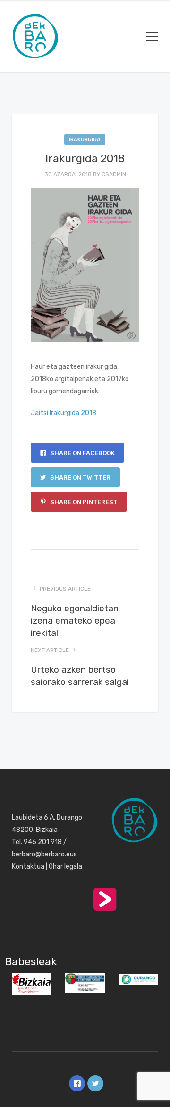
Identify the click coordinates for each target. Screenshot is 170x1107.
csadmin (114, 174)
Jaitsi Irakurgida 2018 (63, 413)
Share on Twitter (79, 477)
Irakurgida (85, 140)
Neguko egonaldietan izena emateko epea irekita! (75, 620)
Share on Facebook (82, 452)
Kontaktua (28, 867)
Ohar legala (65, 867)
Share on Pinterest (83, 501)
